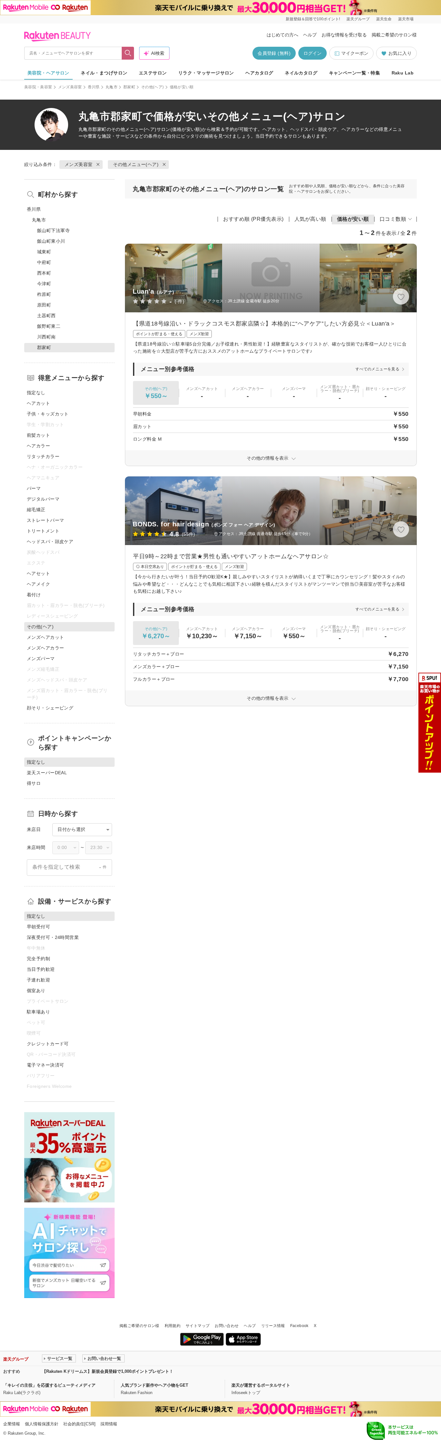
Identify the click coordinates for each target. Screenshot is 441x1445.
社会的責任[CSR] (79, 1423)
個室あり (36, 990)
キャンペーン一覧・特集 (354, 72)
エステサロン (153, 72)
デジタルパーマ (43, 499)
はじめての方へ (282, 34)
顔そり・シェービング (50, 707)
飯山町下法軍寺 (53, 230)
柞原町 (44, 294)
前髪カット (38, 435)
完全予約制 (38, 958)
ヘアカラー (38, 445)
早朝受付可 (38, 926)
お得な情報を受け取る (344, 34)
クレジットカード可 (48, 1043)
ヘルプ (310, 34)
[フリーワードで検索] (128, 53)
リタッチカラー (43, 456)
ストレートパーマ (45, 520)
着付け (34, 594)
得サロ (34, 783)
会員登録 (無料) (274, 53)
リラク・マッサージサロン (206, 72)
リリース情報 (273, 1325)
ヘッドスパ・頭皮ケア (50, 541)
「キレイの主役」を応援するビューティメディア (49, 1385)
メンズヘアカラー (45, 647)
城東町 (44, 251)
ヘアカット (38, 403)
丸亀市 (112, 87)
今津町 (44, 283)
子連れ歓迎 (38, 979)
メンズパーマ (41, 658)
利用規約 (172, 1325)
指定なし (36, 392)
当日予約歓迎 (41, 969)
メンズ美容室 (70, 87)
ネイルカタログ (301, 72)
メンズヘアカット (45, 637)
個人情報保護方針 (41, 1423)
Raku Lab (403, 72)
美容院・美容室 (38, 87)
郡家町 (129, 87)
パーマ (34, 488)
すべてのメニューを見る (377, 369)
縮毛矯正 (36, 509)
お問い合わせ (227, 1325)
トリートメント (43, 530)
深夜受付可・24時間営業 (53, 937)
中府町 (44, 262)
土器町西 (46, 315)
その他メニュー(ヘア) (134, 129)
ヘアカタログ (259, 72)
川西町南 (46, 336)
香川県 (94, 87)
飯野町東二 (48, 326)
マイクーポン (354, 53)
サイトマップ (198, 1325)
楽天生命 (384, 19)
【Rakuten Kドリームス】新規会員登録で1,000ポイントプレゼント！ (107, 1371)
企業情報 (11, 1423)
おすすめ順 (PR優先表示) (253, 219)
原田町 (44, 305)
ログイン (312, 53)
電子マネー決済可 (45, 1065)
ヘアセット (38, 573)
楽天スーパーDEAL (47, 772)
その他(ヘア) (152, 87)
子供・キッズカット (48, 413)
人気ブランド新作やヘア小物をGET (154, 1385)
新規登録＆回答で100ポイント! (313, 19)
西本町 (44, 273)
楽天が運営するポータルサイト (260, 1385)
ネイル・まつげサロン (104, 72)
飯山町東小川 (51, 241)
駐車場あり (38, 1011)
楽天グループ (358, 19)
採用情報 (108, 1423)
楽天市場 (406, 19)
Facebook (299, 1325)
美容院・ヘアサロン (48, 72)
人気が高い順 (310, 219)
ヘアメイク (38, 584)
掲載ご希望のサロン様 (394, 34)
